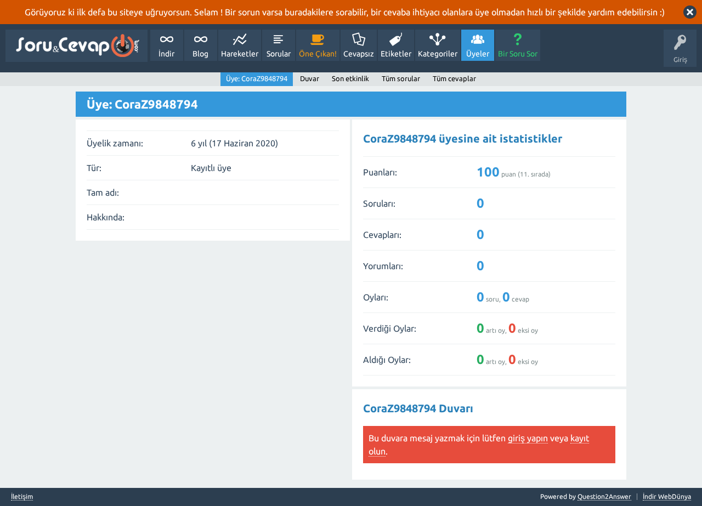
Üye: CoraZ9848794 (256, 78)
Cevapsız (358, 53)
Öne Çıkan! (318, 53)
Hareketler (239, 53)
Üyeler (477, 53)
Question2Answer (604, 496)
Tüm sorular (401, 78)
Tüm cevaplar (454, 78)
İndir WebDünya (667, 496)
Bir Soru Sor (517, 53)
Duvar (309, 78)
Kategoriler (437, 53)
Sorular (279, 53)
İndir (166, 53)
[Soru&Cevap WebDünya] (76, 46)
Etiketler (396, 53)
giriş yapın (528, 438)
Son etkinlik (350, 78)
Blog (200, 53)
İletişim (22, 496)
